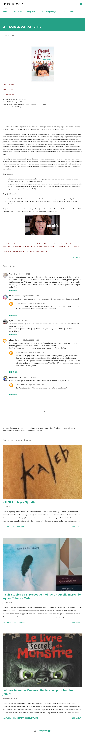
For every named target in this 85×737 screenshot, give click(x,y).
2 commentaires (19, 622)
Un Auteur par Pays (48, 12)
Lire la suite (77, 526)
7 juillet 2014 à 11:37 (36, 352)
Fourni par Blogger (43, 731)
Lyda (11, 321)
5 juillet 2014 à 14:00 (31, 296)
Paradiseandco (15, 377)
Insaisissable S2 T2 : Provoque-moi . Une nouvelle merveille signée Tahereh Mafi (42, 596)
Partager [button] (76, 257)
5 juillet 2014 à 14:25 (22, 321)
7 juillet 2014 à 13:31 (30, 377)
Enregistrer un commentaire (25, 718)
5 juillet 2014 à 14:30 (36, 303)
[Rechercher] (75, 4)
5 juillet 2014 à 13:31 (22, 274)
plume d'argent (15, 340)
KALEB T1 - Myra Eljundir (19, 502)
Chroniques (17, 12)
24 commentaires (20, 526)
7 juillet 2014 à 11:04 (31, 340)
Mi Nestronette (15, 296)
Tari (11, 274)
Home (5, 12)
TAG (63, 12)
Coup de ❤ (31, 12)
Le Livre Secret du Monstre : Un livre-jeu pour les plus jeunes (38, 692)
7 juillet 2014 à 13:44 (36, 385)
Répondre (13, 290)
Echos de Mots (13, 4)
